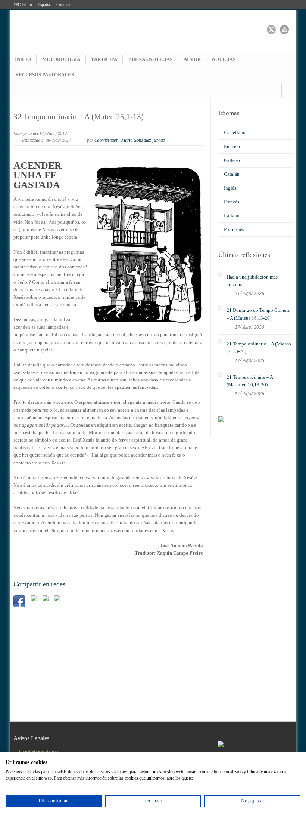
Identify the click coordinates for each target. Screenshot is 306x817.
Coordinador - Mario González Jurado (129, 140)
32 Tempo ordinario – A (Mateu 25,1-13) (78, 116)
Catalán (232, 174)
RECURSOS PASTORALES (44, 74)
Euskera (232, 146)
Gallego (232, 160)
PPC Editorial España (31, 5)
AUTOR (192, 59)
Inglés (230, 188)
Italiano (232, 215)
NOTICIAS (223, 59)
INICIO (23, 59)
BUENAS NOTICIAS (150, 59)
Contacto (64, 5)
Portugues (234, 229)
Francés (231, 202)
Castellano (235, 132)
